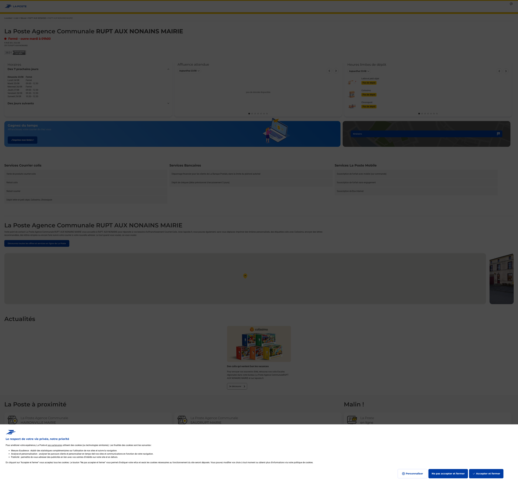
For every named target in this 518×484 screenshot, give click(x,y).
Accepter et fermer (488, 473)
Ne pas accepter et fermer (448, 473)
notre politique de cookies (300, 462)
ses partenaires (55, 445)
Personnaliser (414, 473)
